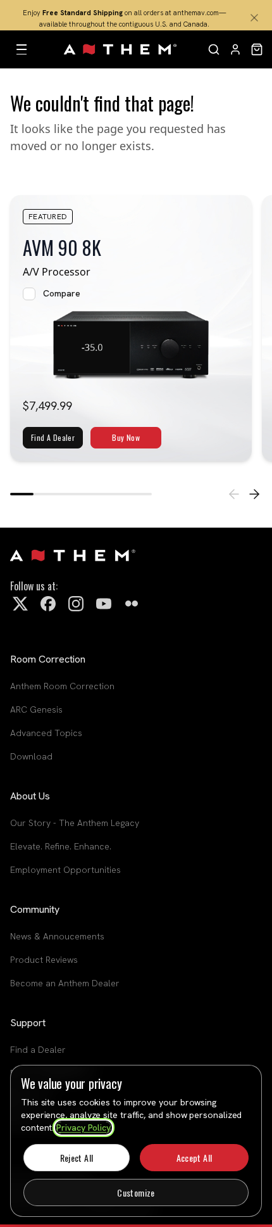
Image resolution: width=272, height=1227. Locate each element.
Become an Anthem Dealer (65, 983)
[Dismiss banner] (254, 18)
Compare (61, 293)
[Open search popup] (214, 49)
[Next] (254, 494)
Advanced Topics (46, 733)
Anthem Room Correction (62, 686)
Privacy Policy (83, 1127)
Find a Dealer (38, 1049)
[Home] (121, 49)
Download (31, 756)
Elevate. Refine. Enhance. (60, 846)
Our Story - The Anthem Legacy (74, 823)
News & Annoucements (57, 936)
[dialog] (136, 1141)
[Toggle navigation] (21, 49)
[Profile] (235, 49)
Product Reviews (44, 959)
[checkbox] (29, 294)
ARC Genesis (36, 709)
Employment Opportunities (65, 869)
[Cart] (257, 49)
